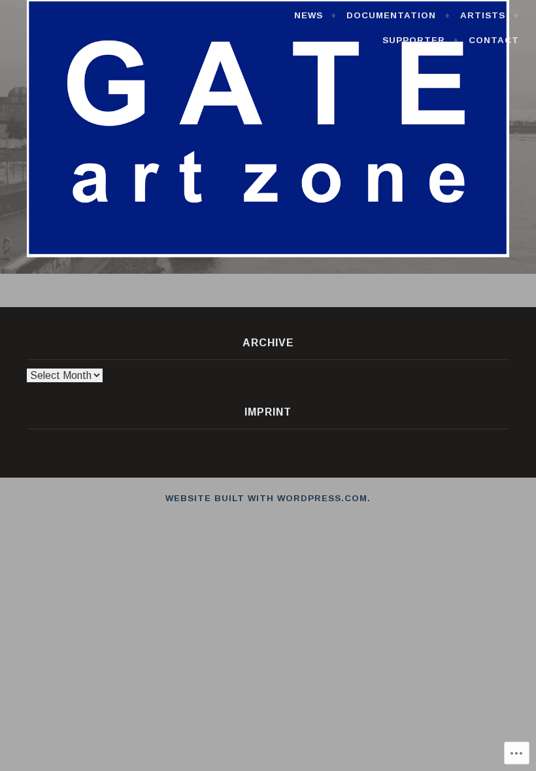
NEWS (308, 15)
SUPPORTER (413, 40)
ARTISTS (482, 15)
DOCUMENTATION (391, 15)
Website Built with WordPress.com (266, 498)
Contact (494, 40)
